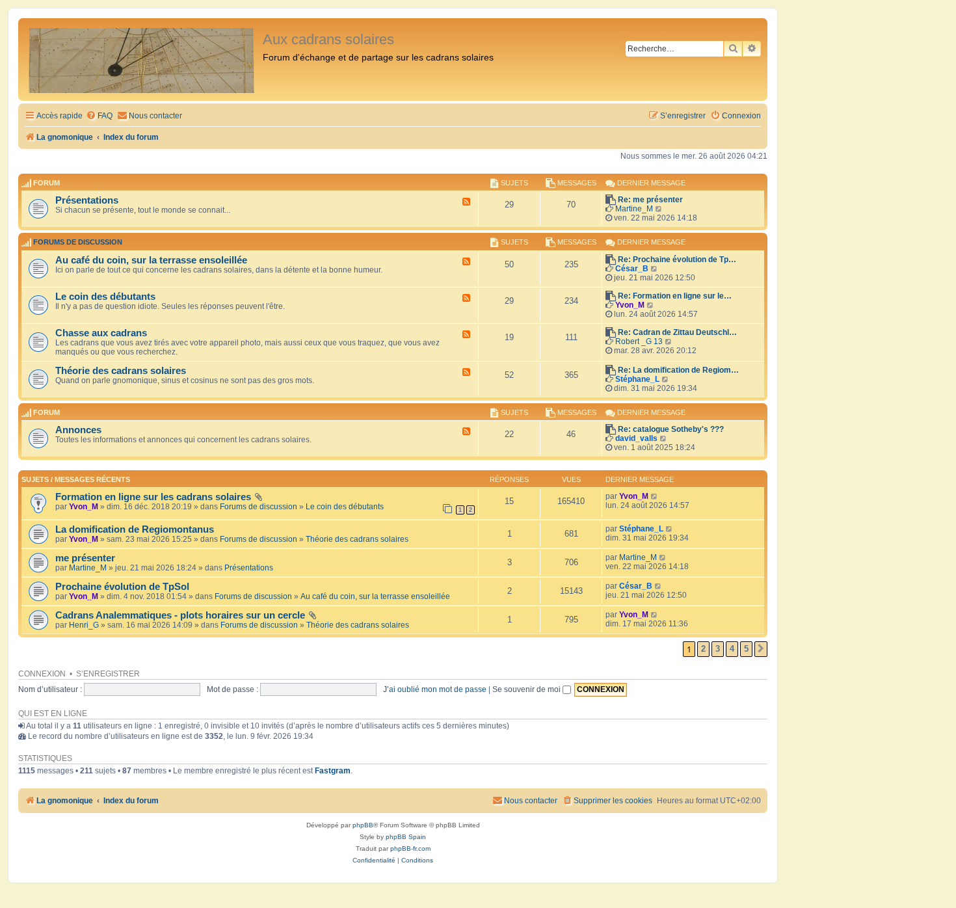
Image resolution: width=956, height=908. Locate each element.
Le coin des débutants (105, 296)
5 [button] (746, 649)
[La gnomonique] (142, 59)
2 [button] (703, 649)
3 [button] (717, 649)
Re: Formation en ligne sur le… (675, 295)
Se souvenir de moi (527, 689)
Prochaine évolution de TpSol (122, 586)
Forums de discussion (77, 243)
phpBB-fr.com (410, 848)
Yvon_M (629, 305)
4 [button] (732, 649)
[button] (760, 649)
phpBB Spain (406, 836)
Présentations (86, 200)
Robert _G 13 (639, 341)
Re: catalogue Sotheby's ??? (671, 429)
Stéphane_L (637, 379)
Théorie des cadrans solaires (120, 371)
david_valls (636, 438)
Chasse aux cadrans (101, 333)
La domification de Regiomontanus (134, 529)
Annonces (78, 430)
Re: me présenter (650, 199)
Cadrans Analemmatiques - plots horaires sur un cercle (180, 615)
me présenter (85, 558)
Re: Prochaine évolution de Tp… (677, 259)
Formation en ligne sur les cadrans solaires (153, 497)
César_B (631, 268)
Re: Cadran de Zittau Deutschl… (677, 332)
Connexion (42, 674)
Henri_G (84, 625)
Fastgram (333, 770)
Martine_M (634, 208)
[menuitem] (99, 116)
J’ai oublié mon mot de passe (434, 689)
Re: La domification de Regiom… (678, 370)
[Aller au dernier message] (654, 496)
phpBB (362, 825)
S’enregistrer (108, 674)
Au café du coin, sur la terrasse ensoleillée (151, 260)
